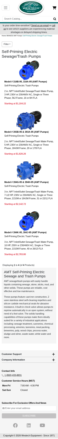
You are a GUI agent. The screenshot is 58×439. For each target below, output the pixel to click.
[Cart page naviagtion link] (54, 7)
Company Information (13, 360)
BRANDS (10, 36)
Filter (6, 44)
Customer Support (12, 354)
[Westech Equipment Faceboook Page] (15, 425)
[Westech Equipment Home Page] (31, 7)
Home (4, 36)
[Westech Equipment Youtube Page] (42, 425)
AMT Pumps (18, 36)
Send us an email (40, 25)
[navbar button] (6, 8)
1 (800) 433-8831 (13, 375)
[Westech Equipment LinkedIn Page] (29, 425)
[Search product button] (55, 18)
